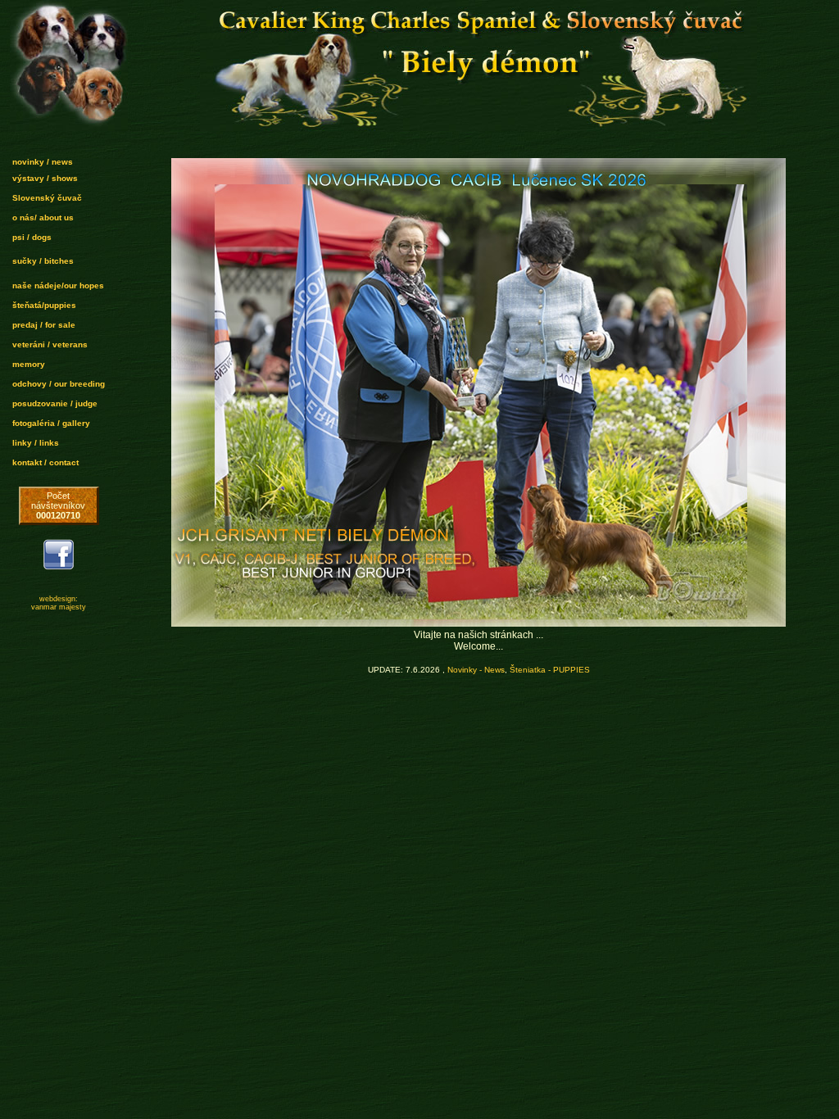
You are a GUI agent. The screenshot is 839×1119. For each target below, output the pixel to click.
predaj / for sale (43, 324)
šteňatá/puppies (44, 305)
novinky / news (42, 161)
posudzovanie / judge (55, 403)
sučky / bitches (43, 260)
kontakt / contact (45, 462)
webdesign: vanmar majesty (58, 603)
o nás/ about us (43, 217)
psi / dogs (32, 237)
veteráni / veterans (50, 344)
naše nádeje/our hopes (58, 285)
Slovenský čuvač (47, 197)
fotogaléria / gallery (51, 423)
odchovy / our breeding (58, 383)
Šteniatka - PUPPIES (550, 669)
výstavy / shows (45, 178)
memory (28, 364)
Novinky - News (476, 669)
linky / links (35, 442)
